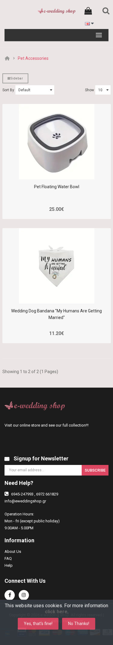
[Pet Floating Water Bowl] (56, 141)
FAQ (8, 558)
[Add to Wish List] (61, 170)
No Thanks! (78, 623)
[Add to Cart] (51, 170)
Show (89, 90)
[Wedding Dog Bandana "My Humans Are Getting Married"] (56, 266)
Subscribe (95, 470)
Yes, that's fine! (38, 623)
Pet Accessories (33, 58)
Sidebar (17, 78)
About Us (13, 551)
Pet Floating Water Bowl (56, 186)
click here (56, 611)
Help (9, 565)
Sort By (8, 90)
